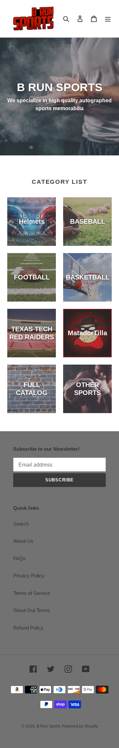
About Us (23, 541)
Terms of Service (31, 593)
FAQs (19, 558)
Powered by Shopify (80, 726)
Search (21, 524)
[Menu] (108, 19)
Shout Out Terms (31, 610)
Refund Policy (28, 628)
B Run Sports (48, 726)
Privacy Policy (28, 575)
